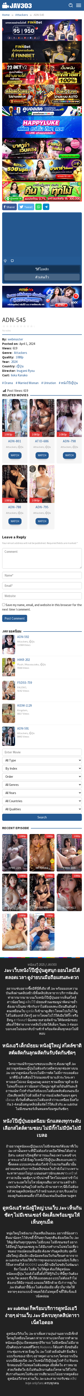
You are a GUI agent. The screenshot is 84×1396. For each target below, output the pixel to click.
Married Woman (28, 383)
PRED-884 (69, 867)
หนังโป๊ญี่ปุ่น (69, 383)
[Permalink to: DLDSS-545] (14, 892)
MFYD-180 (42, 867)
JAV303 (52, 964)
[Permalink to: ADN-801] (15, 418)
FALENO (21, 687)
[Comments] (12, 261)
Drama (8, 383)
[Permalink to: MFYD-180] (42, 853)
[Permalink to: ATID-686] (42, 418)
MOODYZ (31, 1265)
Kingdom (22, 710)
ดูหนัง (30, 1011)
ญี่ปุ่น (19, 366)
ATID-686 (42, 441)
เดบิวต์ (72, 1173)
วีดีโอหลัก (42, 269)
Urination (50, 383)
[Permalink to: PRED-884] (69, 853)
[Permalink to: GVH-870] (42, 932)
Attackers (20, 353)
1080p (19, 357)
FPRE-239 (15, 867)
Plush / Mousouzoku (28, 664)
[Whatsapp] (38, 207)
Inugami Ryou (26, 371)
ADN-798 (69, 441)
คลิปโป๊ (30, 1002)
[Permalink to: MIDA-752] (14, 932)
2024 (14, 362)
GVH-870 (42, 947)
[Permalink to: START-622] (69, 892)
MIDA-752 (14, 947)
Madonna (46, 1347)
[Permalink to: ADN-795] (42, 483)
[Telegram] (46, 207)
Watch (15, 455)
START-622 (69, 907)
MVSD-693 (42, 907)
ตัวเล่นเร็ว (42, 277)
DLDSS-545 (15, 907)
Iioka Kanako (19, 375)
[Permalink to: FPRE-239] (14, 853)
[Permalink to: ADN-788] (15, 483)
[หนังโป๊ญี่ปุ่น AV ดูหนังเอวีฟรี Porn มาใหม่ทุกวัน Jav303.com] (17, 5)
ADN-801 (14, 441)
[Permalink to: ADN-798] (69, 418)
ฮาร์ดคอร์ (20, 1020)
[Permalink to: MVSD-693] (42, 892)
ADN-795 (42, 507)
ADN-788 (14, 507)
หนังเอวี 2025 (36, 964)
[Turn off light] (5, 261)
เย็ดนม (10, 1100)
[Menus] (78, 5)
